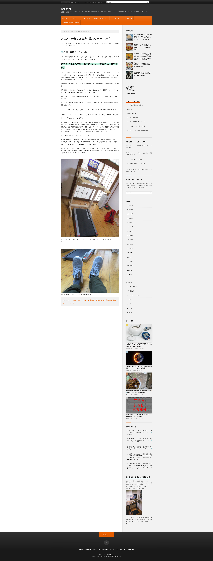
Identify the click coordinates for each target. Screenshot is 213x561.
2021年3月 (130, 261)
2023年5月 (130, 205)
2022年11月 (130, 222)
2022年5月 (130, 240)
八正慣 (129, 299)
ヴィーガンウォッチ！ (117, 18)
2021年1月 (130, 270)
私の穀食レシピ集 (131, 113)
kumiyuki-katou (133, 442)
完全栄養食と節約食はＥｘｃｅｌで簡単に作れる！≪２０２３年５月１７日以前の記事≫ (142, 64)
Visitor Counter (130, 86)
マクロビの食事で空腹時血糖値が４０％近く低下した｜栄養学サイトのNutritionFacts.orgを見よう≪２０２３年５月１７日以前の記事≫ (139, 345)
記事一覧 (129, 18)
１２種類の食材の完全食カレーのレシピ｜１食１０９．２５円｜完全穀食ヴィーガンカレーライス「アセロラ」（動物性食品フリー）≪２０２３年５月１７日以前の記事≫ (142, 56)
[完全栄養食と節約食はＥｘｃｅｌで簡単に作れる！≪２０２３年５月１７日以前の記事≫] (129, 66)
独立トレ (64, 18)
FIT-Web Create (102, 556)
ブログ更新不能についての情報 (70, 22)
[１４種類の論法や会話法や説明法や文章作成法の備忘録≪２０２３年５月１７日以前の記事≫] (129, 75)
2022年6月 (130, 235)
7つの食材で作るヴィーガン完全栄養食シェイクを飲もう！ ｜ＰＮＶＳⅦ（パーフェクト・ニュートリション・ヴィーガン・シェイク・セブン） (143, 38)
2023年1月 (130, 218)
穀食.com (66, 8)
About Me (88, 549)
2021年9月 (130, 248)
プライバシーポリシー (104, 549)
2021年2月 (130, 266)
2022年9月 (130, 227)
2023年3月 (130, 214)
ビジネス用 (130, 126)
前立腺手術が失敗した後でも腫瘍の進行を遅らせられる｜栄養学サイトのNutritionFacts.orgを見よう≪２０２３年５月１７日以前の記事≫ (139, 455)
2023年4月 (130, 209)
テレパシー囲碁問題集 (132, 117)
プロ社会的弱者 (131, 291)
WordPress (118, 556)
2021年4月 (130, 257)
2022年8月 (130, 231)
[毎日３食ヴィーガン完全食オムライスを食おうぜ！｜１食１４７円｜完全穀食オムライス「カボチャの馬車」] (129, 47)
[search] (147, 2)
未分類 (129, 304)
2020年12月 (130, 274)
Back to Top (106, 535)
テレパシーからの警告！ (100, 18)
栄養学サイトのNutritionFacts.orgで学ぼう (138, 130)
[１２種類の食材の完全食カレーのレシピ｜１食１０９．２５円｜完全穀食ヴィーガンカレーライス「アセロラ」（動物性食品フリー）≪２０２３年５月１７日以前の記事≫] (129, 56)
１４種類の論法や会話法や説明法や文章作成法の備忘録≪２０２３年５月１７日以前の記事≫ (142, 74)
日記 (94, 549)
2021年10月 (130, 244)
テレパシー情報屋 (85, 18)
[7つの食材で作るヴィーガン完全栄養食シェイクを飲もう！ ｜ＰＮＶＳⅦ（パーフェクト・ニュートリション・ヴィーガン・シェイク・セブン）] (129, 37)
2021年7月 (130, 253)
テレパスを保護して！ (119, 549)
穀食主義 (73, 18)
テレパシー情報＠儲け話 (139, 126)
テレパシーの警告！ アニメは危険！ (136, 121)
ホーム (81, 549)
